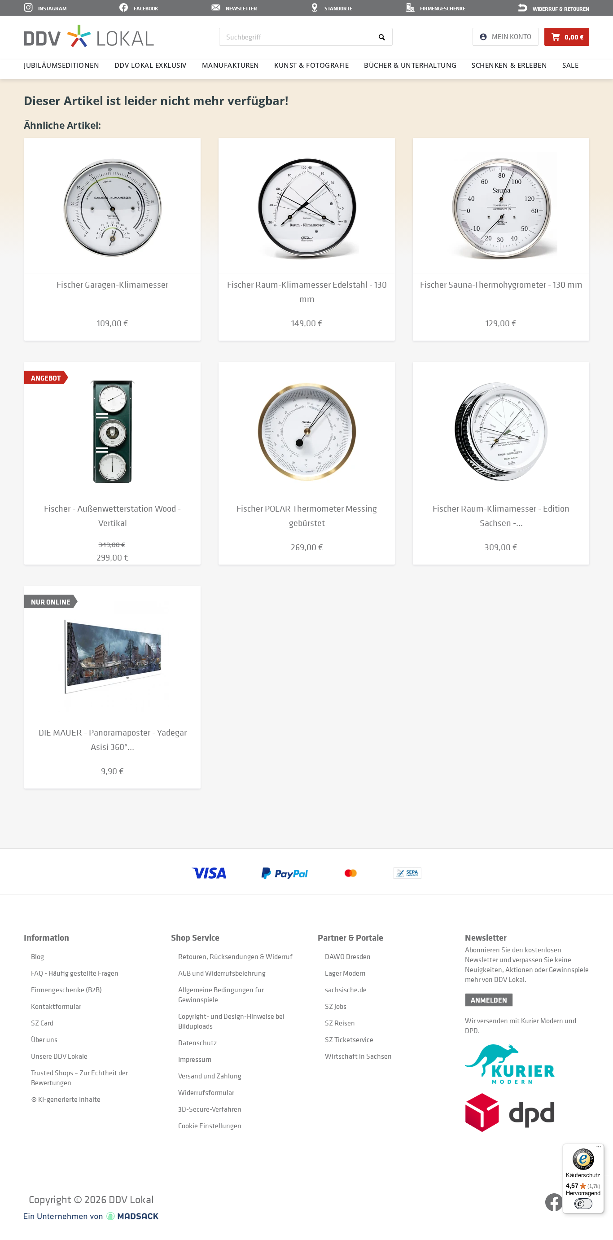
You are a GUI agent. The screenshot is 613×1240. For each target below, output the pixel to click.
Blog (37, 956)
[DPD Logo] (527, 1113)
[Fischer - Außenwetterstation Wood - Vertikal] (112, 429)
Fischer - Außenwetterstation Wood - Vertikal (112, 516)
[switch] (583, 1203)
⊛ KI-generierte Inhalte (66, 1099)
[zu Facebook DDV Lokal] (555, 1209)
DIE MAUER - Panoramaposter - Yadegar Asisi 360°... (113, 740)
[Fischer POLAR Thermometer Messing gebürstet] (307, 429)
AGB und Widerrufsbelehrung (222, 973)
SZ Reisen (340, 1023)
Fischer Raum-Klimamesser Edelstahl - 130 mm (307, 292)
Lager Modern (345, 973)
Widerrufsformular (206, 1092)
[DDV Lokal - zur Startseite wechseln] (89, 36)
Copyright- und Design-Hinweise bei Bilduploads (231, 1021)
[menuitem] (306, 37)
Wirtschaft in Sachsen (358, 1056)
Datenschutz (197, 1042)
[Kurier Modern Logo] (527, 1064)
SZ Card (42, 1023)
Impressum (194, 1059)
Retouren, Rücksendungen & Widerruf (235, 956)
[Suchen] (383, 37)
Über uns (44, 1039)
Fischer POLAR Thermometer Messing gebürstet (306, 516)
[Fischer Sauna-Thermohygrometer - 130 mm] (501, 205)
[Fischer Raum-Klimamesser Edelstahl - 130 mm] (307, 205)
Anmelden (489, 1000)
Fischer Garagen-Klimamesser (112, 284)
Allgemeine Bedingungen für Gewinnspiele (221, 994)
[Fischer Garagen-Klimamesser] (112, 205)
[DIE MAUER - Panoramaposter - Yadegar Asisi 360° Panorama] (112, 653)
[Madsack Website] (91, 1216)
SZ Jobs (335, 1006)
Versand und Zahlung (209, 1076)
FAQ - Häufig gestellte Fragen (74, 973)
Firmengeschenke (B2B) (66, 990)
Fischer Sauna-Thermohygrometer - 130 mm (501, 284)
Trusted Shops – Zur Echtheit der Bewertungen (79, 1077)
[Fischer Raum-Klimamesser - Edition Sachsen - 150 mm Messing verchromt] (501, 429)
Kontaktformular (56, 1006)
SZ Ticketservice (349, 1039)
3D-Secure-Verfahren (209, 1109)
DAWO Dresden (348, 956)
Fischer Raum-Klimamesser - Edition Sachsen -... (501, 516)
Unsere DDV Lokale (59, 1056)
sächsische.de (346, 990)
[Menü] (598, 1149)
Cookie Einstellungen (209, 1125)
